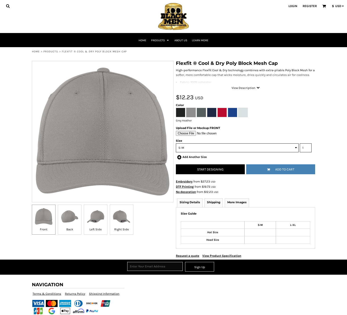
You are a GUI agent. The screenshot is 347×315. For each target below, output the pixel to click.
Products (50, 51)
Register (310, 6)
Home (36, 51)
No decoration (186, 192)
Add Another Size (194, 157)
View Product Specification (221, 255)
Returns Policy (75, 293)
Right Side (121, 229)
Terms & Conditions (47, 293)
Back (69, 229)
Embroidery (184, 181)
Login (292, 6)
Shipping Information (104, 293)
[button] (8, 6)
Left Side (95, 229)
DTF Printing (185, 186)
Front (43, 229)
